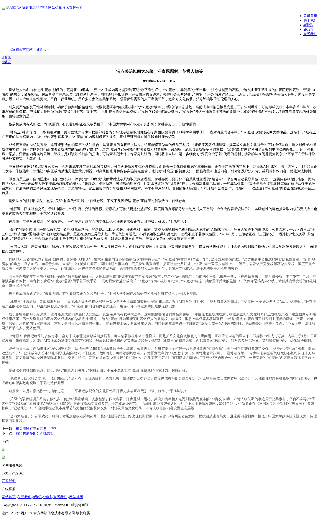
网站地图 (76, 497)
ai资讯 (308, 25)
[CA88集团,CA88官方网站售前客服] (3, 450)
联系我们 (310, 34)
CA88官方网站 (21, 49)
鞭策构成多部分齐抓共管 (35, 433)
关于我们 (310, 20)
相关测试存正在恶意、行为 (36, 429)
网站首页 (9, 497)
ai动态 (308, 29)
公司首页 (310, 16)
